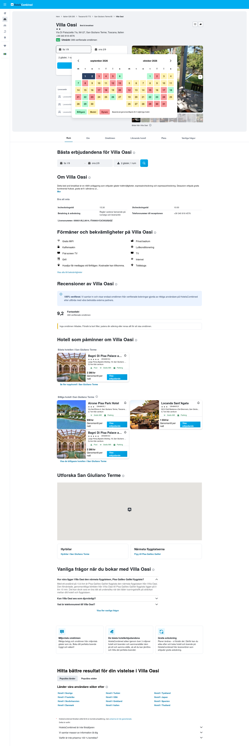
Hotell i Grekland (114, 701)
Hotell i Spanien (162, 701)
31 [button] (164, 104)
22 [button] (85, 97)
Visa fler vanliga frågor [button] (108, 610)
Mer (59, 191)
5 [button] (113, 76)
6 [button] (119, 76)
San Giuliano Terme (102, 16)
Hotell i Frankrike (66, 697)
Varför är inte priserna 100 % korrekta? (78, 737)
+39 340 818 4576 (65, 35)
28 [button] (78, 104)
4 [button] (106, 76)
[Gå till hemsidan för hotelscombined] (21, 4)
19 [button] (113, 90)
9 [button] (92, 83)
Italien (65, 16)
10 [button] (99, 83)
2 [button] (92, 76)
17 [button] (99, 90)
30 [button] (92, 104)
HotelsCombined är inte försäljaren (77, 727)
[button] (5, 4)
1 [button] (85, 76)
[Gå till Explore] (5, 37)
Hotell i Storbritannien (68, 701)
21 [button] (78, 97)
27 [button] (119, 97)
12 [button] (113, 83)
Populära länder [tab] (67, 678)
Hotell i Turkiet (113, 693)
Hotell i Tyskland (162, 693)
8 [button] (85, 83)
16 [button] (92, 90)
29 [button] (85, 104)
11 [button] (106, 83)
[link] (79, 384)
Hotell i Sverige (65, 693)
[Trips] (5, 46)
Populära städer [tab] (89, 678)
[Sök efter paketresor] (5, 31)
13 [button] (119, 83)
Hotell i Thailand (162, 705)
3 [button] (99, 76)
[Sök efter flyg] (5, 13)
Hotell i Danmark (66, 705)
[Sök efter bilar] (5, 25)
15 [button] (85, 90)
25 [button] (106, 97)
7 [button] (78, 83)
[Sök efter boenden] (5, 19)
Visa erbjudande (114, 377)
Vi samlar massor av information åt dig (78, 732)
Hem (58, 16)
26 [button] (113, 97)
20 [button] (119, 90)
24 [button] (99, 97)
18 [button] (106, 90)
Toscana (81, 16)
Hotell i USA (112, 697)
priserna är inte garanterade (121, 719)
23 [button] (92, 97)
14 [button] (78, 90)
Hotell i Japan (161, 697)
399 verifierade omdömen (84, 39)
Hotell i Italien (112, 705)
